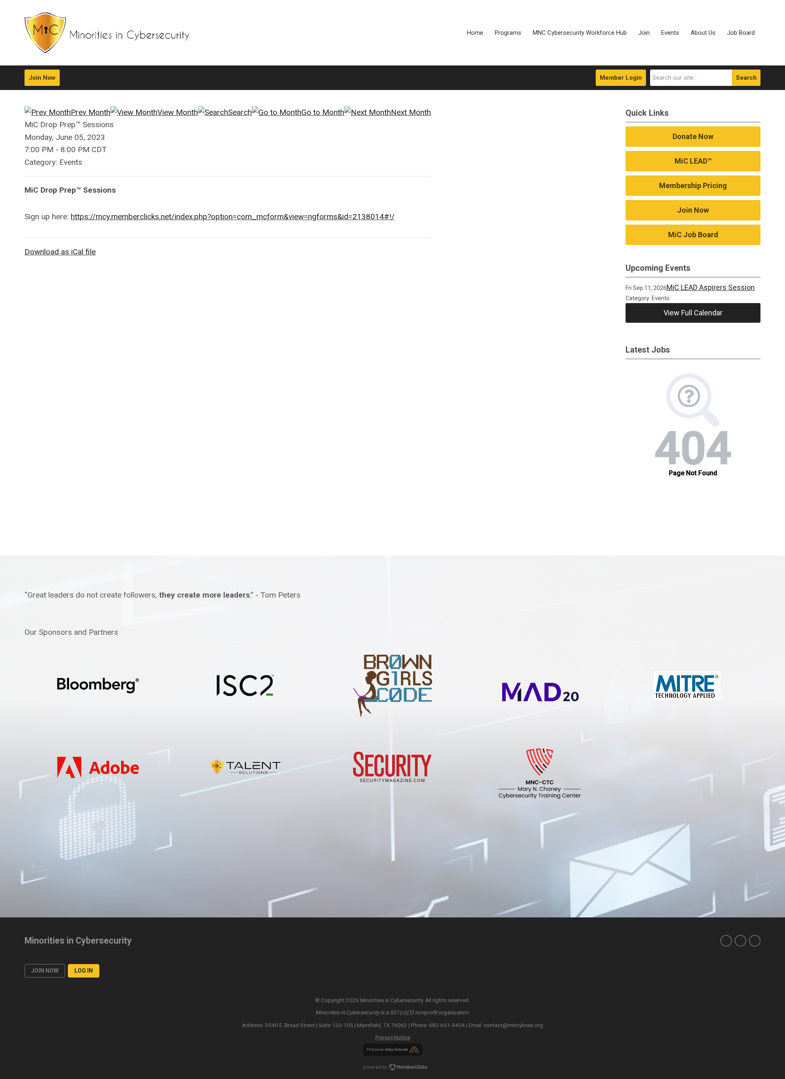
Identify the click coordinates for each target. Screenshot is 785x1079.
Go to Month (322, 112)
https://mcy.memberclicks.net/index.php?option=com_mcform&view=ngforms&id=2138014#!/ (233, 216)
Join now (44, 970)
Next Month (411, 112)
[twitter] (726, 940)
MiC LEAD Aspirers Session (710, 287)
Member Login (621, 77)
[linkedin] (740, 940)
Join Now (42, 77)
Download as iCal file (60, 251)
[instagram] (754, 940)
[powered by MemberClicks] (392, 1068)
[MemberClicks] (107, 32)
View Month (177, 112)
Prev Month (90, 112)
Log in (83, 970)
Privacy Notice (392, 1037)
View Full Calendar (693, 312)
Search (746, 77)
